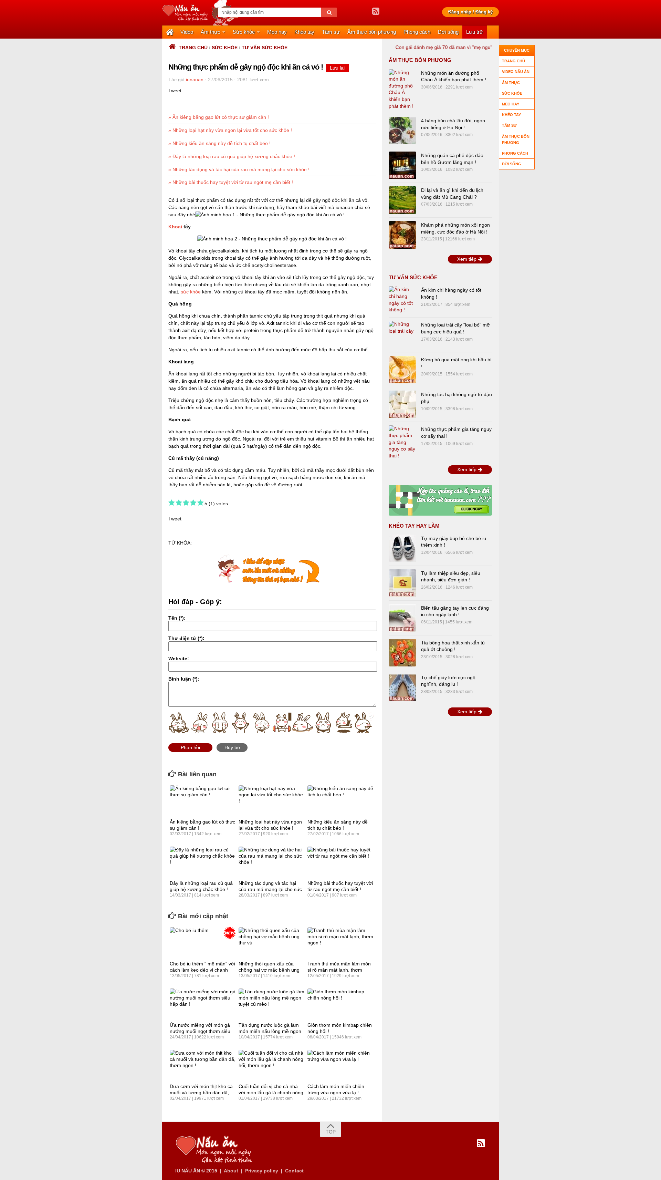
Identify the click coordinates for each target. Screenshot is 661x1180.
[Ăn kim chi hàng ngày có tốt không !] (402, 300)
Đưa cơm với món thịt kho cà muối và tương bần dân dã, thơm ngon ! (201, 1092)
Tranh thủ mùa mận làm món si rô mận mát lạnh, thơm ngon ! (339, 970)
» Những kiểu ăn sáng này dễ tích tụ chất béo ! (219, 143)
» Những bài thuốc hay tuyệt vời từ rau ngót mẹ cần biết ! (230, 182)
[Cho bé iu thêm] (202, 942)
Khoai (175, 226)
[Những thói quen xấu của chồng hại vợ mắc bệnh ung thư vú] (271, 942)
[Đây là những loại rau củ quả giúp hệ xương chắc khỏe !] (202, 862)
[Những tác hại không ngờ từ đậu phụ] (402, 404)
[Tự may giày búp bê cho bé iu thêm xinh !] (402, 548)
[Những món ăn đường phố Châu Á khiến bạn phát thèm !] (402, 89)
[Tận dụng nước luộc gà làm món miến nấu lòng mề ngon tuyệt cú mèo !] (271, 1003)
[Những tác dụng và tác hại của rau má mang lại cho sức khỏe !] (271, 862)
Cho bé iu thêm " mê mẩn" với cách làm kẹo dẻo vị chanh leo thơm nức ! (202, 970)
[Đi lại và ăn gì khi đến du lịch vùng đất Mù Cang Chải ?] (402, 200)
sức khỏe (191, 291)
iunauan (194, 79)
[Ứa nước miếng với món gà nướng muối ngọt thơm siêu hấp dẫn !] (202, 1003)
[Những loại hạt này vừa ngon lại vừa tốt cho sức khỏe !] (271, 800)
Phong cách (416, 32)
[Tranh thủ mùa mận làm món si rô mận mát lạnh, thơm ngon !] (340, 942)
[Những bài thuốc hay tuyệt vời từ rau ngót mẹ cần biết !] (340, 862)
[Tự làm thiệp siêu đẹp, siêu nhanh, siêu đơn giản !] (402, 583)
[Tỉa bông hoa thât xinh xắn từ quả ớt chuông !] (402, 652)
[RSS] (375, 11)
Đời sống (448, 32)
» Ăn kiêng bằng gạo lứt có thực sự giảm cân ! (218, 117)
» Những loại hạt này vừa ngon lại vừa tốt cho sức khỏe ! (230, 130)
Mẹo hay (277, 32)
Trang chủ (193, 47)
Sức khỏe (244, 32)
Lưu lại (337, 68)
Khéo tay (304, 32)
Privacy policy (261, 1170)
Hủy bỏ (232, 747)
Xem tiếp (467, 259)
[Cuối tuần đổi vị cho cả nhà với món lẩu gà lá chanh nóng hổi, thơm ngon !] (271, 1065)
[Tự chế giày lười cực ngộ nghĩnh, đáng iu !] (402, 687)
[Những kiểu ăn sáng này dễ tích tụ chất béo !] (340, 800)
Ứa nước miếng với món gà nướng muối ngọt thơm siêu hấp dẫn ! (200, 1031)
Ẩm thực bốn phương (371, 32)
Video (186, 32)
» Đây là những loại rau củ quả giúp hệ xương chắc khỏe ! (231, 156)
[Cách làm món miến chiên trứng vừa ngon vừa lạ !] (340, 1065)
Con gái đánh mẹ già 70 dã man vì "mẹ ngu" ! (424, 47)
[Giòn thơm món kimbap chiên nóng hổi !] (340, 1003)
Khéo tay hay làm (414, 526)
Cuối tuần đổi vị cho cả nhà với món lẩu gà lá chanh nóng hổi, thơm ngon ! (271, 1092)
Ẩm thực (210, 32)
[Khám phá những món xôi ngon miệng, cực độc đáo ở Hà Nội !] (402, 235)
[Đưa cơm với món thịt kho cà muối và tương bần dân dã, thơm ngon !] (202, 1065)
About (231, 1170)
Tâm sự (331, 32)
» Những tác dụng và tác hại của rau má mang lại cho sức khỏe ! (238, 169)
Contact (294, 1170)
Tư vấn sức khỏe (264, 47)
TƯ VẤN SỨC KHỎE (413, 277)
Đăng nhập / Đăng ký (470, 11)
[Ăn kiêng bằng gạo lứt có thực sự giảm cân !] (202, 800)
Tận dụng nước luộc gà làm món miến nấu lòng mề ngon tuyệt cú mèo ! (270, 1031)
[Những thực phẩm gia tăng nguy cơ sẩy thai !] (402, 442)
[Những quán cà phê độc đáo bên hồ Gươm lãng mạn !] (402, 165)
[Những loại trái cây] (402, 335)
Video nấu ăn (515, 72)
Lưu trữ (474, 32)
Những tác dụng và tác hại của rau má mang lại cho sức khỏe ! (270, 889)
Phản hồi (190, 747)
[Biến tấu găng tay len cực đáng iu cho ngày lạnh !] (402, 618)
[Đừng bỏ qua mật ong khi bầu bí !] (402, 369)
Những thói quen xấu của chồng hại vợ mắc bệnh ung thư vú (269, 970)
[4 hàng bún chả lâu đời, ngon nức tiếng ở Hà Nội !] (402, 130)
